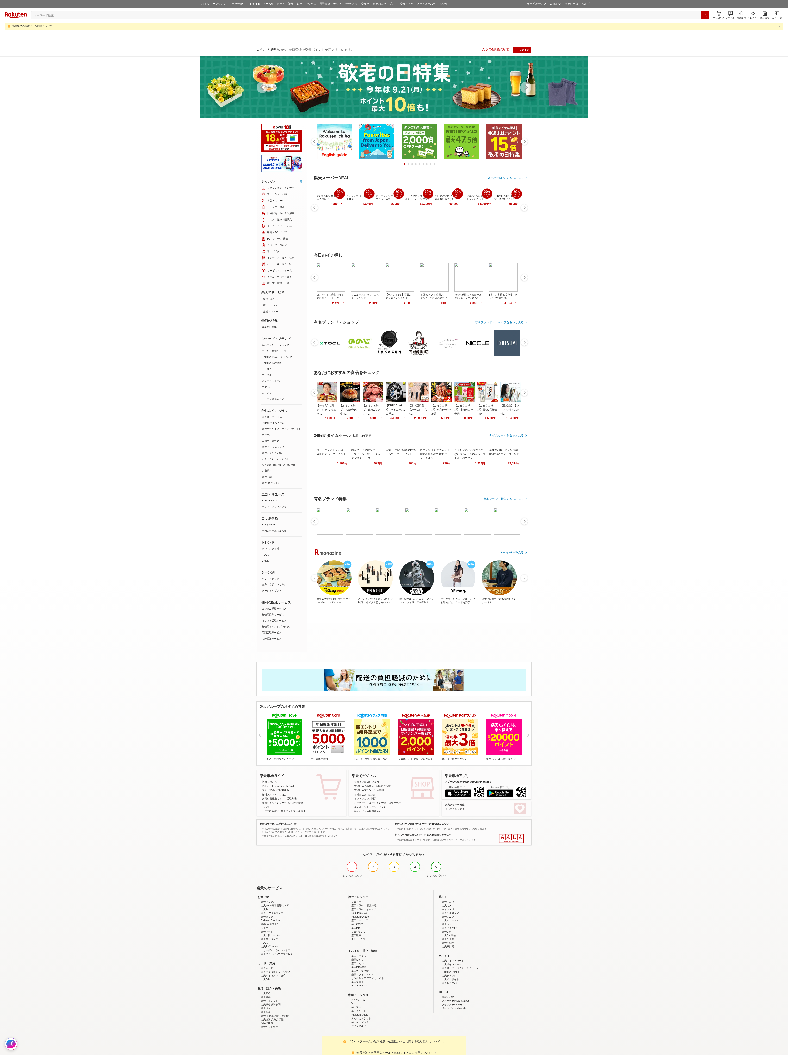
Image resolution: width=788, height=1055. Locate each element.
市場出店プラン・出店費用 (369, 790)
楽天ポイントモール (453, 964)
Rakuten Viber (359, 985)
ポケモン (267, 386)
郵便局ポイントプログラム (276, 626)
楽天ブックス (268, 901)
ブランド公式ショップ (274, 350)
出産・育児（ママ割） (274, 584)
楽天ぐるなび (449, 928)
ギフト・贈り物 (270, 578)
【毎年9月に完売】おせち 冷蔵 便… (326, 409)
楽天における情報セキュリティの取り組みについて (423, 823)
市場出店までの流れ (365, 794)
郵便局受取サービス (273, 614)
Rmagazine (268, 524)
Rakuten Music (359, 1014)
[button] (730, 15)
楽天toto (355, 928)
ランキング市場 (270, 548)
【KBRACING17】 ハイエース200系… (395, 409)
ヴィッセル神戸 (360, 1025)
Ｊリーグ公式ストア (273, 398)
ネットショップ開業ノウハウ (370, 798)
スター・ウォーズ (272, 380)
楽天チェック (449, 975)
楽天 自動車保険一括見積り (276, 1015)
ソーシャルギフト (272, 590)
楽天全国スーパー (271, 935)
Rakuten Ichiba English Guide (278, 786)
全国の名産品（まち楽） (275, 530)
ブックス (310, 3)
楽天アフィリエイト (362, 974)
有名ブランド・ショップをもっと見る (499, 322)
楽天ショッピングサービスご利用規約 (283, 802)
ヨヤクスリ (448, 909)
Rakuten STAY (359, 913)
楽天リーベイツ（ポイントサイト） (281, 428)
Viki (353, 1003)
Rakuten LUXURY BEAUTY (277, 357)
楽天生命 (266, 1012)
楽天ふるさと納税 (272, 452)
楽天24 (365, 3)
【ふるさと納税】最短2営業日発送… (487, 409)
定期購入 (267, 470)
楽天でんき (448, 901)
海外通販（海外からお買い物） (279, 464)
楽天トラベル (358, 901)
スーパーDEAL (238, 3)
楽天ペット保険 (269, 1026)
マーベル (267, 374)
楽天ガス (447, 905)
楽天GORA (357, 924)
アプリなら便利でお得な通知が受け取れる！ (469, 781)
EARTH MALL (269, 500)
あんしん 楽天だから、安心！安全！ (511, 838)
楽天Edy (265, 979)
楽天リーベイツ (269, 939)
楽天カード (267, 968)
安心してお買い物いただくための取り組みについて (423, 834)
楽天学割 (267, 476)
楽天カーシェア (360, 920)
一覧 (299, 181)
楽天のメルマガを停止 (293, 811)
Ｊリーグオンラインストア (275, 950)
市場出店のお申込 (364, 786)
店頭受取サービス (272, 632)
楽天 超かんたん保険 (272, 1019)
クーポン (267, 434)
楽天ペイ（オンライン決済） (277, 972)
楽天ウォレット (269, 1000)
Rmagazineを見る (512, 552)
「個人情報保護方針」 (313, 835)
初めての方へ (269, 781)
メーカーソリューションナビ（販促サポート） (380, 802)
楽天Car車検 (449, 935)
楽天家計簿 (448, 946)
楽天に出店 (571, 3)
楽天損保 (266, 1008)
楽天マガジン (358, 1007)
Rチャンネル (358, 999)
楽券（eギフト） (271, 482)
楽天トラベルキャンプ (363, 909)
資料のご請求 (383, 786)
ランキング (219, 3)
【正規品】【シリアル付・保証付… (509, 409)
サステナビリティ (455, 808)
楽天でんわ (357, 963)
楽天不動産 (448, 942)
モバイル (204, 3)
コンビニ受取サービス (274, 608)
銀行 (299, 3)
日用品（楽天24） (272, 440)
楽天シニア (448, 916)
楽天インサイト (450, 979)
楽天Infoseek (358, 967)
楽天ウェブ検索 (360, 970)
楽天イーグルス (360, 1022)
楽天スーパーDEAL (272, 417)
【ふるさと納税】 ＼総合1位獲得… (349, 409)
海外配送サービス (272, 638)
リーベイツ (351, 3)
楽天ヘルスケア (450, 913)
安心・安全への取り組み (275, 790)
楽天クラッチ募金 (455, 804)
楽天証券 (266, 997)
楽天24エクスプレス (385, 3)
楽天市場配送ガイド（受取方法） (280, 798)
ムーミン (267, 393)
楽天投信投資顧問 (271, 1004)
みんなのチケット (361, 1018)
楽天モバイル (358, 956)
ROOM (443, 3)
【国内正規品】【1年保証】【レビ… (418, 409)
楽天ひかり (357, 959)
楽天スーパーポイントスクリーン (460, 968)
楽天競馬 (356, 935)
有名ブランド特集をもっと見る (503, 498)
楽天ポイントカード (453, 960)
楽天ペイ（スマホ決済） (274, 975)
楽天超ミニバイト (452, 983)
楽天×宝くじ (358, 931)
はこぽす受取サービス (274, 620)
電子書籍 (324, 3)
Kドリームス (358, 939)
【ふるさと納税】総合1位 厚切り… (372, 409)
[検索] (705, 15)
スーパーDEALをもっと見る (506, 177)
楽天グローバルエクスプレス (277, 954)
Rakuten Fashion (271, 363)
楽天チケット (358, 1011)
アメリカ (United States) (455, 1000)
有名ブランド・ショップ (275, 345)
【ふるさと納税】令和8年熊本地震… (441, 409)
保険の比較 (267, 1023)
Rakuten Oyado (360, 916)
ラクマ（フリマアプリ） (275, 506)
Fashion (255, 3)
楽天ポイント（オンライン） (370, 807)
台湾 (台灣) (448, 997)
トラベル (268, 3)
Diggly (265, 560)
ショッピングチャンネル (275, 458)
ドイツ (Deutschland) (454, 1008)
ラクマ (337, 3)
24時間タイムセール (273, 422)
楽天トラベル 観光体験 (364, 905)
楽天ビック (406, 3)
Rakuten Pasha (450, 972)
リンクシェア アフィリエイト (367, 978)
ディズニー (268, 369)
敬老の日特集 (269, 326)
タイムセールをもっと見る (506, 435)
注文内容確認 (271, 811)
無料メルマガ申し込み (274, 794)
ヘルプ (585, 3)
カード (281, 3)
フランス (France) (452, 1004)
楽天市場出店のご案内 (366, 781)
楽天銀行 (266, 993)
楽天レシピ (448, 924)
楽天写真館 (448, 939)
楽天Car (446, 931)
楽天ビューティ (450, 920)
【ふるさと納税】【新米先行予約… (463, 409)
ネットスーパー (426, 3)
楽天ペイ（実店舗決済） (367, 811)
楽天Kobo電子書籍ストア (275, 905)
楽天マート (267, 931)
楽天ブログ (357, 982)
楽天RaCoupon (269, 946)
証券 (290, 3)
